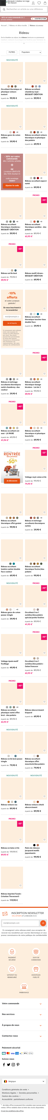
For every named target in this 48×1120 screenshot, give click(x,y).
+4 (17, 707)
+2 (17, 379)
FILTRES (12, 52)
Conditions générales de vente (14, 1090)
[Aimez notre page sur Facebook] (4, 1066)
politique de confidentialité (11, 345)
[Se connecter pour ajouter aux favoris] (20, 81)
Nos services (8, 1014)
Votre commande (10, 1004)
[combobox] (24, 9)
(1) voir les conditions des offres (12, 1111)
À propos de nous (10, 1025)
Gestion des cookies (10, 1096)
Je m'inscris (12, 323)
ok (43, 923)
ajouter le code (40, 19)
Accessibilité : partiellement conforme (17, 1099)
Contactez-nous (10, 1036)
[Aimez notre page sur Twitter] (9, 1066)
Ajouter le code (12, 186)
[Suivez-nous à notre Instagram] (13, 1066)
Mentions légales (9, 1093)
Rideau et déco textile (18, 25)
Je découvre (12, 481)
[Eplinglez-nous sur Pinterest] (18, 1066)
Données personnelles (28, 1093)
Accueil (4, 25)
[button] (24, 1081)
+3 (17, 132)
